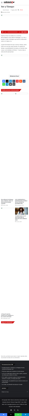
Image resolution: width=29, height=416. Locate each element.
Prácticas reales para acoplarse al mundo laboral (13, 371)
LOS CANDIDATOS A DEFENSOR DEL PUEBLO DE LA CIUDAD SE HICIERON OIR (21, 201)
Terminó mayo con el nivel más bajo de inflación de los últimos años (21, 218)
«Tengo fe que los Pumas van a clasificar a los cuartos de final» (7, 315)
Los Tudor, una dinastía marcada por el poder (12, 384)
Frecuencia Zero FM (7, 364)
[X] (7, 81)
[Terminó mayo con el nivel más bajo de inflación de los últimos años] (21, 211)
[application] (14, 32)
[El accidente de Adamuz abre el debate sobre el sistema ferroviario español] (7, 145)
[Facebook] (3, 81)
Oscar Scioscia (6, 9)
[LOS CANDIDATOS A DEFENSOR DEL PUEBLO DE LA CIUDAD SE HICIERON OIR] (21, 145)
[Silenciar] (22, 32)
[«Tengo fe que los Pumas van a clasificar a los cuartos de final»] (7, 260)
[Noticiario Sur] (9, 2)
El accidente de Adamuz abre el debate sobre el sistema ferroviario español (7, 201)
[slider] (25, 32)
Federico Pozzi (15, 76)
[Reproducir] (3, 32)
